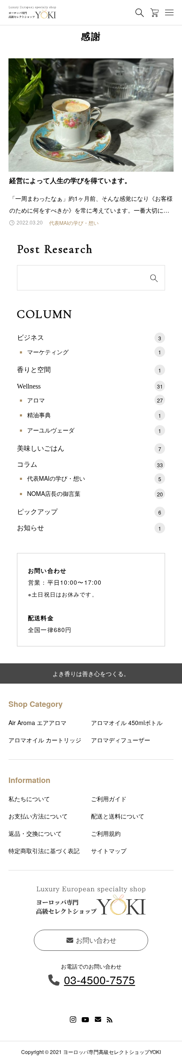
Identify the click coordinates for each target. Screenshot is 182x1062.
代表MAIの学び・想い (94, 478)
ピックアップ (89, 511)
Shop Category (35, 703)
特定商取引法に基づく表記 (44, 850)
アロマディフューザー (120, 740)
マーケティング (94, 352)
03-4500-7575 (99, 979)
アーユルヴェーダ (94, 430)
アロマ (95, 400)
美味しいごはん (89, 448)
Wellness (90, 386)
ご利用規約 (106, 833)
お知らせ (89, 527)
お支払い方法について (38, 816)
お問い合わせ (95, 940)
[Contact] (98, 1019)
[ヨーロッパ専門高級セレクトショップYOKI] (32, 12)
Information (29, 780)
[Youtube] (85, 1019)
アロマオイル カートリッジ (44, 740)
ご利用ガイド (109, 798)
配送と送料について (117, 816)
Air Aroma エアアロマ (37, 722)
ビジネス (89, 337)
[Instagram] (73, 1019)
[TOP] (171, 1051)
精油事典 (94, 415)
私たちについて (29, 798)
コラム (90, 464)
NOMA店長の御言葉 (95, 493)
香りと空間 (89, 369)
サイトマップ (109, 850)
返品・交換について (35, 833)
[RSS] (110, 1019)
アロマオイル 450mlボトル (127, 722)
